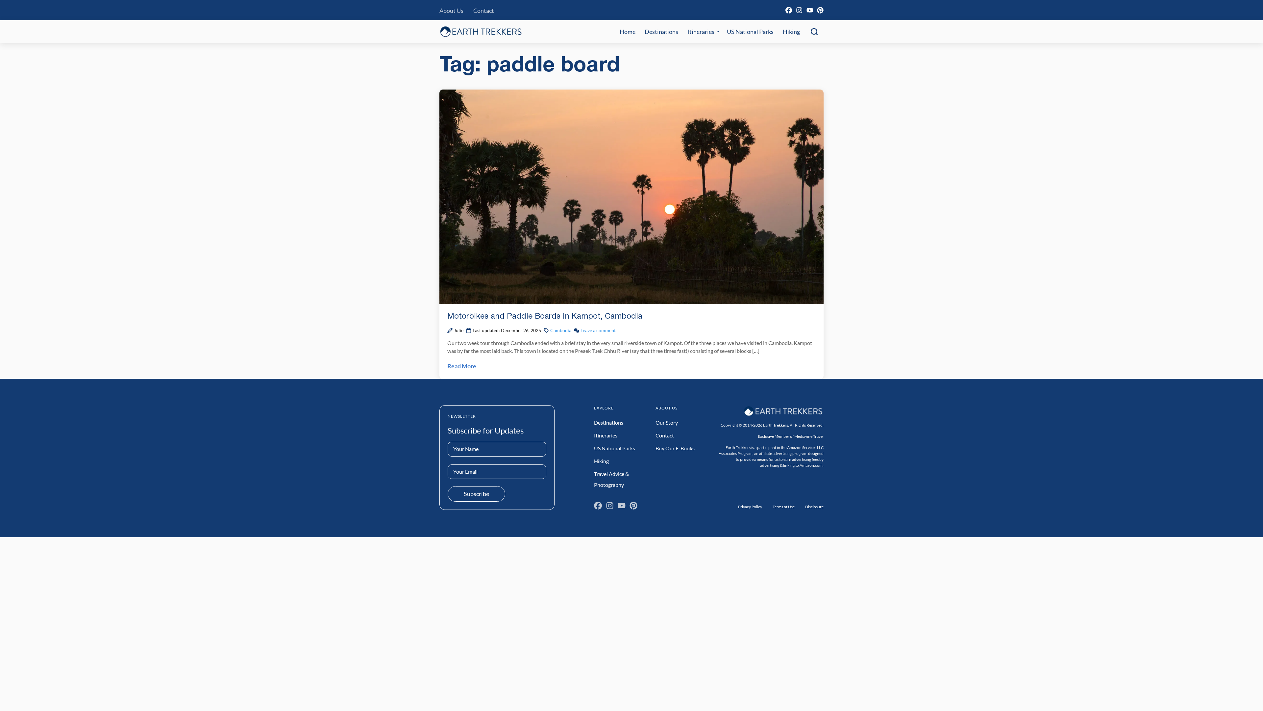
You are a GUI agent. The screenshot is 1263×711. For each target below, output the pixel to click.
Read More (461, 366)
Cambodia (560, 330)
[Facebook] (788, 10)
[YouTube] (809, 10)
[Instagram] (799, 10)
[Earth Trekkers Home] (480, 31)
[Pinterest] (820, 10)
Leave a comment (598, 330)
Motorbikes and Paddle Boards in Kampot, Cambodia (544, 316)
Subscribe (476, 493)
